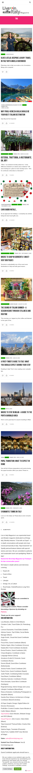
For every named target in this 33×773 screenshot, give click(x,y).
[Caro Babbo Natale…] (16, 191)
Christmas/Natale (6, 204)
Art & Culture (5, 253)
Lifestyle (14, 204)
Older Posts (6, 529)
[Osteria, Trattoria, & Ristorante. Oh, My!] (16, 140)
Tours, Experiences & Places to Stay (11, 105)
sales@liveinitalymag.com (14, 738)
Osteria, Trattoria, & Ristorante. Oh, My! (16, 159)
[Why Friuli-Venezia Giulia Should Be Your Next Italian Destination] (16, 90)
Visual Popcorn (6, 719)
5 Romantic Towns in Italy (11, 511)
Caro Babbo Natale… (9, 209)
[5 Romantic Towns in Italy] (16, 493)
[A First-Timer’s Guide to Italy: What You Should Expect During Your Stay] (16, 343)
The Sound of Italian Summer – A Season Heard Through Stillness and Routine (16, 311)
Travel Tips (4, 106)
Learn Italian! (13, 304)
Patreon (3, 612)
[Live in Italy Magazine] (16, 10)
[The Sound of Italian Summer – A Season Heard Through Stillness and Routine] (16, 289)
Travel (3, 54)
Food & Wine (4, 154)
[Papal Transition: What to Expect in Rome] (16, 442)
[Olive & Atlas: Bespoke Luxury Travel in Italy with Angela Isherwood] (16, 39)
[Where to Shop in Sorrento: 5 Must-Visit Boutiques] (16, 238)
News (2, 457)
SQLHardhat (5, 713)
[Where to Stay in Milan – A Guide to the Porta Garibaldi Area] (16, 394)
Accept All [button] (17, 769)
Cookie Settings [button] (7, 769)
